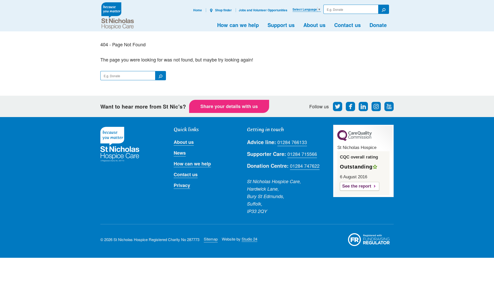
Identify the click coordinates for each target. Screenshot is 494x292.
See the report (356, 186)
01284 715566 (302, 154)
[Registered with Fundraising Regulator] (369, 239)
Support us (281, 25)
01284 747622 (305, 165)
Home (197, 10)
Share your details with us (229, 106)
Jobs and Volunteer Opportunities (263, 10)
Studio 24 (249, 239)
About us (314, 25)
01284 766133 (292, 142)
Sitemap (211, 239)
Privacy (182, 185)
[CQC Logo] (354, 140)
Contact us (347, 25)
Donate (378, 25)
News (180, 152)
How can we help (238, 25)
